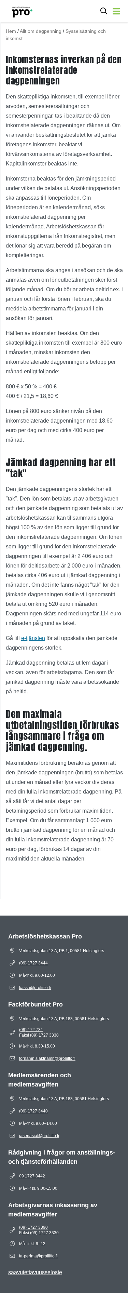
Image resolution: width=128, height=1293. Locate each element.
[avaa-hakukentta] (103, 11)
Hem (11, 31)
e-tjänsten (33, 638)
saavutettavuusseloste (35, 1272)
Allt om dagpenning (40, 31)
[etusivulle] (19, 11)
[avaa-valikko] (116, 11)
